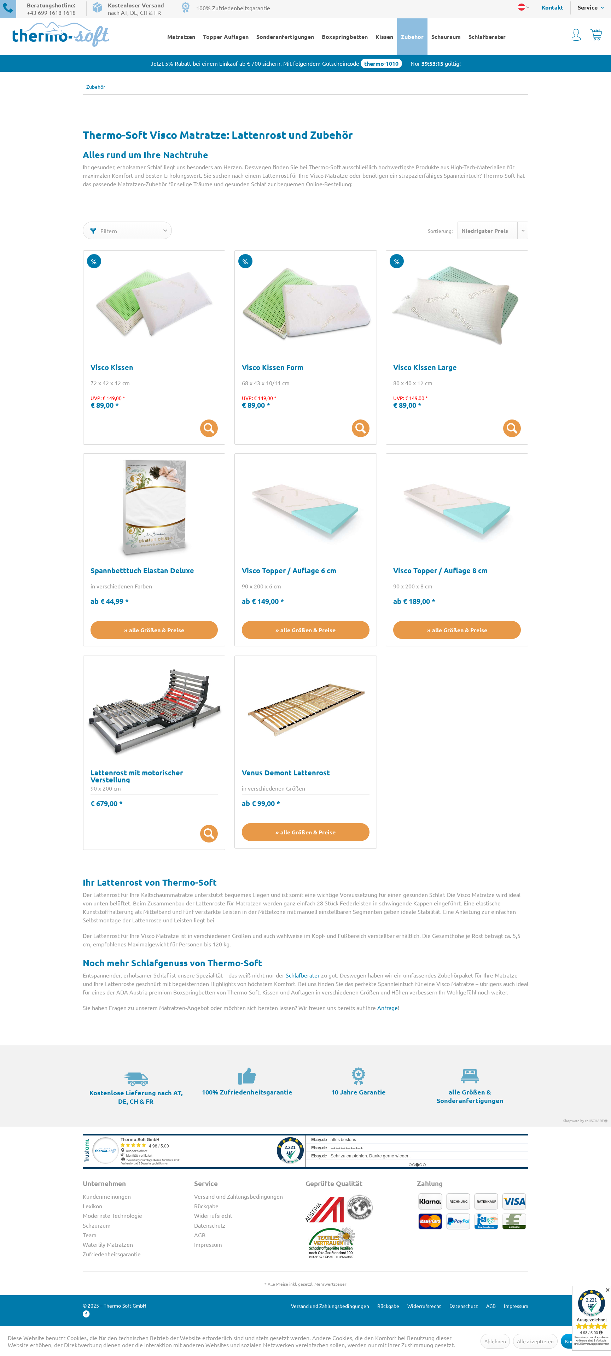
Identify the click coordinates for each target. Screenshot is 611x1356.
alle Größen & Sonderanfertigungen (470, 1096)
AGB (199, 1234)
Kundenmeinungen (107, 1196)
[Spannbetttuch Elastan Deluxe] (154, 507)
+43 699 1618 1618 (51, 12)
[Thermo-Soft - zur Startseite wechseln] (67, 34)
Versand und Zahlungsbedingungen (238, 1196)
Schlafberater (303, 975)
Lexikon (92, 1205)
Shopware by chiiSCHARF (583, 1120)
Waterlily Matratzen (108, 1244)
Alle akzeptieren (535, 1341)
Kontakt (552, 7)
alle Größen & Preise (156, 630)
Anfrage (387, 1007)
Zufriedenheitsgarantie (112, 1253)
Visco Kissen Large (425, 368)
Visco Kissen (112, 368)
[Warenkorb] (596, 36)
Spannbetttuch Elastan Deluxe (142, 571)
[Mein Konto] (576, 36)
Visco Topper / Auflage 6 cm (289, 571)
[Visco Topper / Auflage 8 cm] (457, 507)
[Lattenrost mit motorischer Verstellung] (154, 709)
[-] (209, 428)
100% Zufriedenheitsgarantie (233, 7)
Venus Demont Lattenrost (286, 773)
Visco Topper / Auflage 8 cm (440, 571)
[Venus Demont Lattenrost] (306, 709)
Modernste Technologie (112, 1215)
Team (90, 1234)
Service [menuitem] (588, 7)
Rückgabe (206, 1205)
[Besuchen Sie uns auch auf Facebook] (86, 1314)
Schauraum (97, 1225)
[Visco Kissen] (154, 304)
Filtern (108, 230)
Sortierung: (440, 231)
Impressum (208, 1244)
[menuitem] (549, 7)
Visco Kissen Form (272, 368)
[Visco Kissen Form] (306, 304)
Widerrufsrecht (213, 1215)
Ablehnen (495, 1341)
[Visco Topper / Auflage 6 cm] (306, 507)
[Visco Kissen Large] (457, 304)
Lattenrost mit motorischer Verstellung (137, 776)
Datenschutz (210, 1225)
